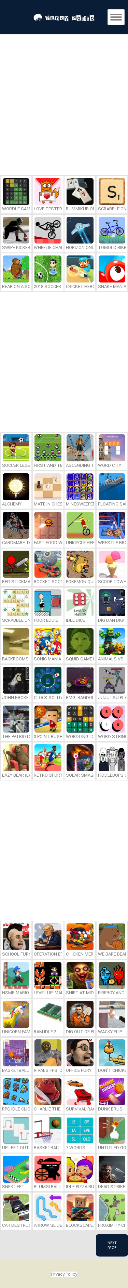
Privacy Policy (64, 1274)
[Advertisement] (64, 106)
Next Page (112, 1245)
